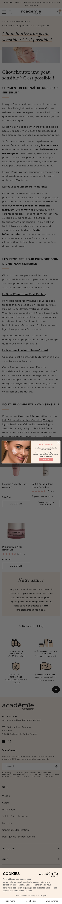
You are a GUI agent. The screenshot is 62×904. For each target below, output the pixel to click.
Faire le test (45, 459)
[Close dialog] (58, 442)
